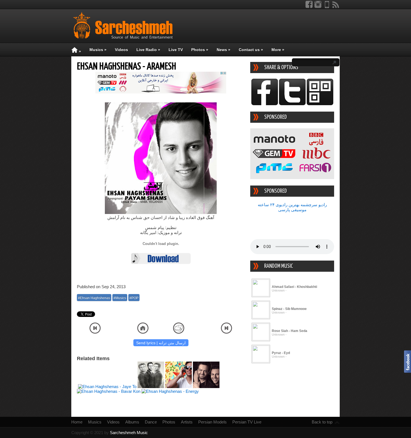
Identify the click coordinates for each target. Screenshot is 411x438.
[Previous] (95, 332)
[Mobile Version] (327, 6)
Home (76, 422)
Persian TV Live (246, 422)
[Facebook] (309, 6)
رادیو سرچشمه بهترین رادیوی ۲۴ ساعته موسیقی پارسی (292, 207)
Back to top (322, 422)
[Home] (142, 332)
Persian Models (212, 422)
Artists (187, 422)
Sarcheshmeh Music (129, 432)
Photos (199, 49)
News (223, 49)
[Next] (226, 332)
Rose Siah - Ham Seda (289, 331)
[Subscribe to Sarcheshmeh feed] (336, 6)
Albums (132, 422)
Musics (98, 49)
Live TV (176, 49)
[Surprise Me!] (178, 332)
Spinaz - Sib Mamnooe (289, 309)
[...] (261, 294)
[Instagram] (318, 6)
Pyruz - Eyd (281, 353)
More (277, 49)
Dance (151, 422)
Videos (121, 49)
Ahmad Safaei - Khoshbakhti (294, 287)
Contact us (251, 49)
